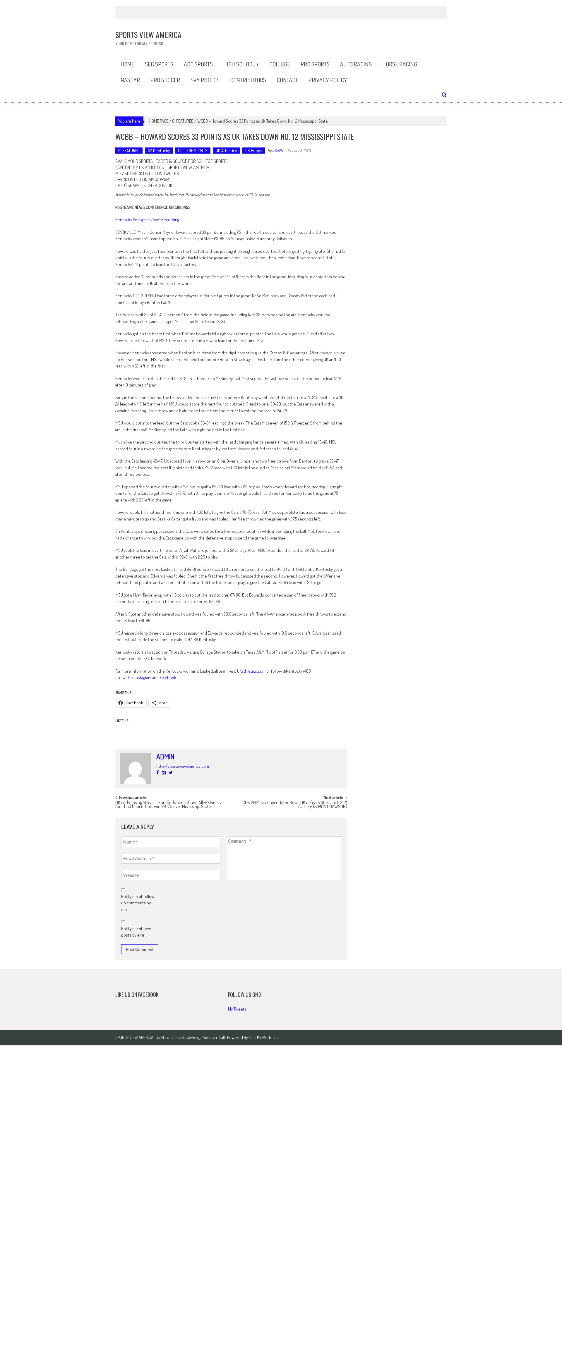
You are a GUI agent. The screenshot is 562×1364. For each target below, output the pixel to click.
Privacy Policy (328, 80)
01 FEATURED (182, 121)
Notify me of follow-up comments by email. (138, 903)
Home (127, 64)
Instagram (143, 677)
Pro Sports (315, 64)
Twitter (127, 677)
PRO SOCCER (165, 80)
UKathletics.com (251, 671)
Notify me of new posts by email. (136, 932)
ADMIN (277, 150)
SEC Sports (159, 64)
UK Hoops (253, 150)
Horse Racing (399, 64)
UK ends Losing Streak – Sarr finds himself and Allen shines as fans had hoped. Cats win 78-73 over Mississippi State (169, 805)
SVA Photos (205, 80)
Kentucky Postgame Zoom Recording (147, 219)
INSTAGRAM (158, 180)
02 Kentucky (159, 150)
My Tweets (237, 1009)
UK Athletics (226, 150)
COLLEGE (279, 64)
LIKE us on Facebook (137, 994)
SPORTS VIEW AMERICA (188, 167)
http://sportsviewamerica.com (182, 766)
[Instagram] (164, 772)
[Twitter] (171, 772)
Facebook (168, 677)
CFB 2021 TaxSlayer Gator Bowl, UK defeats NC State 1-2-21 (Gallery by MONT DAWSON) (295, 805)
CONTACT (287, 80)
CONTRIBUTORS (248, 80)
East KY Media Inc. (264, 1037)
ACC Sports (198, 64)
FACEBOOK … (164, 185)
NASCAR (130, 80)
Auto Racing (356, 64)
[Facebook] (157, 772)
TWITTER (171, 173)
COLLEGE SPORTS (193, 150)
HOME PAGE (158, 121)
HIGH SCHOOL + (241, 64)
